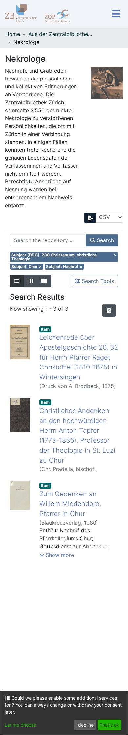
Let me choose (20, 725)
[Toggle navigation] (115, 13)
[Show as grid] (30, 281)
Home (12, 34)
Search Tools (97, 281)
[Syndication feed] (109, 310)
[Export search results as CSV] (90, 218)
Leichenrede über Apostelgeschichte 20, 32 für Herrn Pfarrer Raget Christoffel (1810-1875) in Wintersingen (78, 357)
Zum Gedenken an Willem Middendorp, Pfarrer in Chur (70, 504)
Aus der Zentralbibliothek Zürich (61, 34)
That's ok (109, 725)
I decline (84, 725)
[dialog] (64, 713)
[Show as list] (17, 281)
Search (104, 240)
